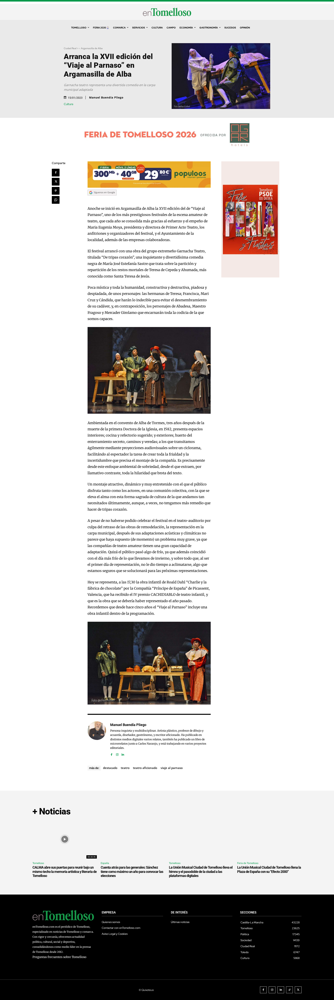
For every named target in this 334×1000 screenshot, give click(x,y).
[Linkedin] (122, 753)
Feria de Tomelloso (247, 863)
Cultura (68, 104)
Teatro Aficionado (145, 768)
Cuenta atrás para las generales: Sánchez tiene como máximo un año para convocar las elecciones (132, 871)
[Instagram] (117, 753)
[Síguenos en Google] (102, 199)
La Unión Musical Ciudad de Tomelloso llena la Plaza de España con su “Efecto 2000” (269, 869)
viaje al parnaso (172, 768)
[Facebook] (56, 172)
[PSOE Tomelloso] (250, 276)
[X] (56, 182)
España (105, 863)
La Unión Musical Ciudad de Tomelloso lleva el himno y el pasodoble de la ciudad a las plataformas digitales (201, 871)
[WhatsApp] (56, 200)
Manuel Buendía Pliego (106, 97)
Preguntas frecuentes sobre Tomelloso (59, 957)
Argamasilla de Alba (92, 48)
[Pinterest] (56, 191)
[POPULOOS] (149, 186)
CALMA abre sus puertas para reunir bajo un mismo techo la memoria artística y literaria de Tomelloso (64, 871)
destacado (110, 768)
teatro (125, 768)
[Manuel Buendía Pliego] (97, 739)
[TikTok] (289, 989)
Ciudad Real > (71, 48)
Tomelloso (38, 863)
